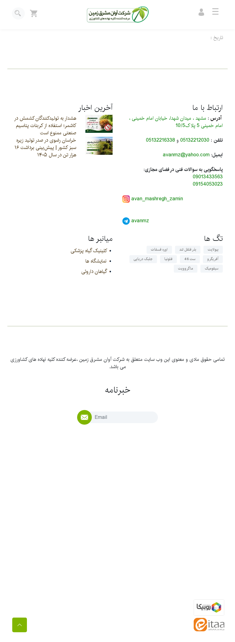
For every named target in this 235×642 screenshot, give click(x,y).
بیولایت (213, 249)
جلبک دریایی (143, 259)
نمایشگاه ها (95, 261)
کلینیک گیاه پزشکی (88, 251)
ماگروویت (185, 268)
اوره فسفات (159, 249)
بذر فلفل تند (187, 249)
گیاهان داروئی (93, 271)
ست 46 (190, 259)
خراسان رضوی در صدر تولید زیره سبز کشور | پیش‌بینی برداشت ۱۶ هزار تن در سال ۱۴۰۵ (45, 147)
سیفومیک (211, 268)
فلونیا (168, 259)
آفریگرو (212, 259)
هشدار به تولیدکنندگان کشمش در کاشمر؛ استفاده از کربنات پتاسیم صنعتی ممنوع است (45, 125)
